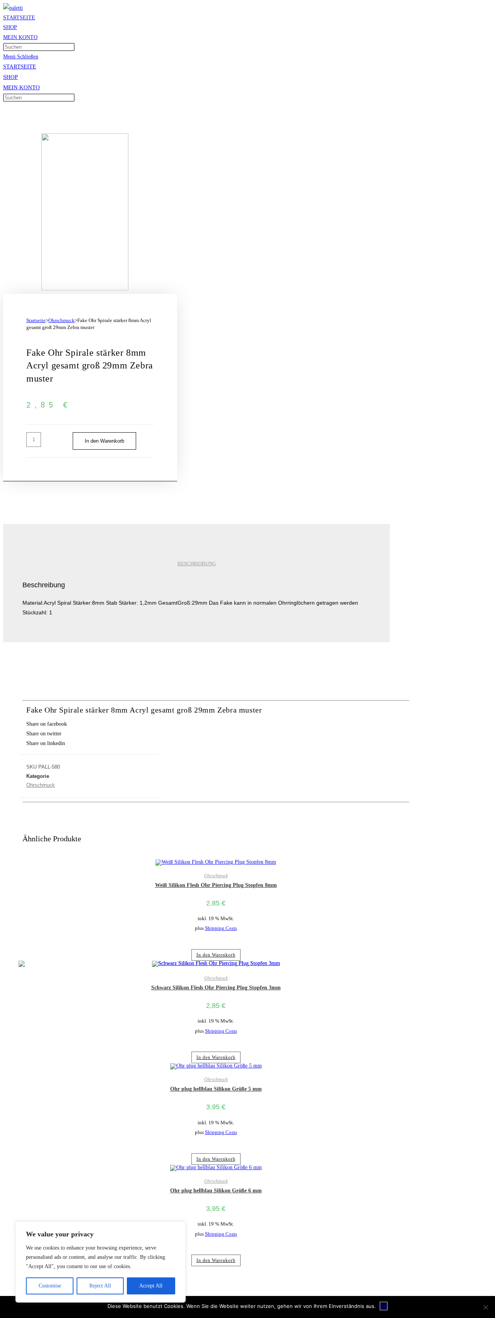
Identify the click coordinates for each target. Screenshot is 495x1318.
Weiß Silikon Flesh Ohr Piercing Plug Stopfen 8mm (216, 885)
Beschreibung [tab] (197, 563)
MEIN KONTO (21, 87)
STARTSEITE (19, 66)
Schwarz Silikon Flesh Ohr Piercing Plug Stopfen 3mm (216, 988)
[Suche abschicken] (79, 99)
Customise (50, 1286)
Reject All (100, 1286)
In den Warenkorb (104, 441)
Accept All (150, 1286)
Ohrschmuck (61, 320)
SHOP (10, 77)
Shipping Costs (221, 928)
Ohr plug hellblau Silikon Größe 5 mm (216, 1089)
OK (383, 1306)
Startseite (36, 320)
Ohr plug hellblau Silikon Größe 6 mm (216, 1191)
